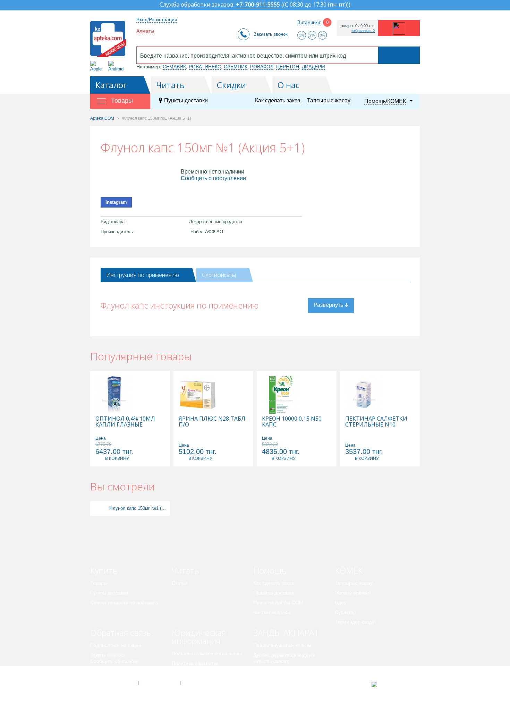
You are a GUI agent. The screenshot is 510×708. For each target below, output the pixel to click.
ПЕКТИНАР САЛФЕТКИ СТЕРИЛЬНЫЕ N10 (376, 422)
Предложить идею (110, 671)
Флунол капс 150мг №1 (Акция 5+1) (138, 508)
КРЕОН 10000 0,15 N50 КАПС (292, 422)
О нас (288, 85)
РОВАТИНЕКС (205, 66)
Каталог (111, 85)
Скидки (231, 85)
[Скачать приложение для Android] (117, 66)
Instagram (116, 202)
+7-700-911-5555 (258, 5)
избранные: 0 (363, 31)
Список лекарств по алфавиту (124, 602)
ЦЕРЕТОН (287, 66)
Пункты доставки (186, 100)
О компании (159, 683)
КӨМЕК (349, 570)
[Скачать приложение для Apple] (97, 66)
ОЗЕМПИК (235, 66)
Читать (170, 85)
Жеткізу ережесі (353, 593)
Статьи (179, 583)
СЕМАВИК (174, 66)
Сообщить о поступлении (213, 178)
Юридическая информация (199, 637)
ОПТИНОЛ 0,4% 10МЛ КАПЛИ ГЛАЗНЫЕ (125, 422)
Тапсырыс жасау (328, 100)
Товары (98, 583)
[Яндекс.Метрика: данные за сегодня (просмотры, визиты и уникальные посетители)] (391, 684)
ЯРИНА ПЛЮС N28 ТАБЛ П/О (212, 422)
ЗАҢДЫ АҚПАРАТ (286, 632)
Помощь (269, 570)
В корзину (117, 458)
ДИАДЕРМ (313, 66)
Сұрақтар (345, 612)
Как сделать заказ (277, 100)
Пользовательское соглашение (207, 653)
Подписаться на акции (115, 645)
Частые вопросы (272, 612)
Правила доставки (274, 593)
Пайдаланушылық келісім (282, 645)
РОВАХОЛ (261, 66)
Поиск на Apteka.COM (278, 602)
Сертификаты (219, 275)
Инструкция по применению (142, 275)
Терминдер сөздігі (355, 622)
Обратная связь (120, 632)
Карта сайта (202, 683)
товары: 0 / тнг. (357, 26)
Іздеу (340, 602)
